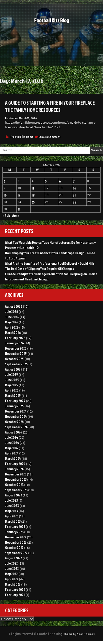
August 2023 (13, 495)
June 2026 (12, 316)
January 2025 (14, 406)
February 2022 (15, 589)
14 (74, 188)
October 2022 (14, 547)
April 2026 (11, 327)
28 (74, 202)
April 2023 (11, 516)
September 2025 (16, 364)
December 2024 (15, 411)
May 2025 (11, 385)
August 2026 (13, 306)
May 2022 (11, 573)
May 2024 (11, 447)
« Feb (6, 215)
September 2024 (16, 427)
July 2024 (11, 437)
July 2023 (11, 500)
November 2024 (16, 416)
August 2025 (13, 369)
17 (19, 195)
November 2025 (16, 353)
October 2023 (14, 484)
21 (74, 195)
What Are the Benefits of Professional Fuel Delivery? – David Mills (49, 263)
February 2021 (15, 594)
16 (5, 195)
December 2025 (15, 348)
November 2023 (15, 479)
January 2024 (14, 468)
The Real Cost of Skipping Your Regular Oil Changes (39, 268)
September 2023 (16, 489)
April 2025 (11, 390)
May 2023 (11, 510)
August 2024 (13, 432)
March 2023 (12, 521)
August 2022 (13, 558)
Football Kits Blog (51, 20)
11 (33, 188)
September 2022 (16, 552)
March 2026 (13, 332)
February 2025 (15, 400)
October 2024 (14, 421)
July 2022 (11, 563)
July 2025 (11, 374)
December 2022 (15, 537)
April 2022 (11, 579)
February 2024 (15, 463)
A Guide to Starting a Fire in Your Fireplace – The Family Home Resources (51, 106)
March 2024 (13, 458)
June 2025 (12, 379)
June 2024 (12, 442)
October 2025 (14, 358)
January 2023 (14, 531)
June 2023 (12, 505)
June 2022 (12, 568)
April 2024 (11, 453)
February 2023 (15, 526)
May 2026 (11, 322)
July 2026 (11, 311)
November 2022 (15, 542)
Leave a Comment (49, 137)
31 (19, 209)
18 (33, 195)
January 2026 (14, 343)
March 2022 (12, 584)
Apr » (15, 215)
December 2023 (15, 474)
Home (29, 137)
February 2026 (15, 337)
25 (33, 202)
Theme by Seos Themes (79, 634)
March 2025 (13, 395)
